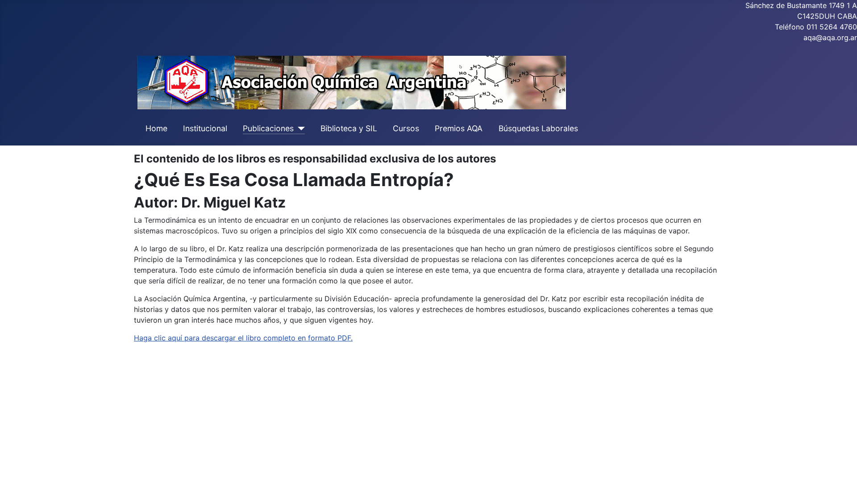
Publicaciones (268, 128)
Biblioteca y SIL (348, 128)
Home (156, 128)
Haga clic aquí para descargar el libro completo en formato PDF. (243, 337)
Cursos (406, 128)
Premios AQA (459, 128)
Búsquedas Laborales (538, 128)
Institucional (205, 128)
